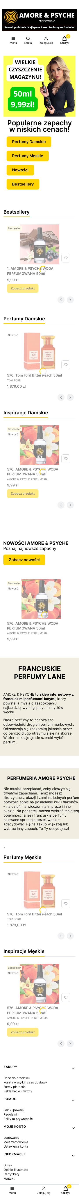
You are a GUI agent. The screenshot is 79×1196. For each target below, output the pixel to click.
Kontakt (9, 1178)
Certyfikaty (12, 1174)
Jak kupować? (14, 1110)
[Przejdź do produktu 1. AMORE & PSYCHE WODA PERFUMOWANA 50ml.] (39, 244)
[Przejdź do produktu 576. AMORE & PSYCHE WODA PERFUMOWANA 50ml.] (39, 445)
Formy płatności (15, 1087)
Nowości (20, 170)
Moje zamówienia (16, 1142)
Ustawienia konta (16, 1146)
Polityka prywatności (18, 1119)
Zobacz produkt (23, 288)
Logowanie (11, 1137)
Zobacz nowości (24, 559)
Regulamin (11, 1114)
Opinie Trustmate (16, 1169)
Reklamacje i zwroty (18, 1091)
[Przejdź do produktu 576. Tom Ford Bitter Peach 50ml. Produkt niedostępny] (39, 351)
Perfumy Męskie (27, 155)
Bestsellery (23, 184)
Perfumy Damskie (29, 141)
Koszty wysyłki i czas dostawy (25, 1082)
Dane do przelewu (17, 1078)
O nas (8, 1165)
